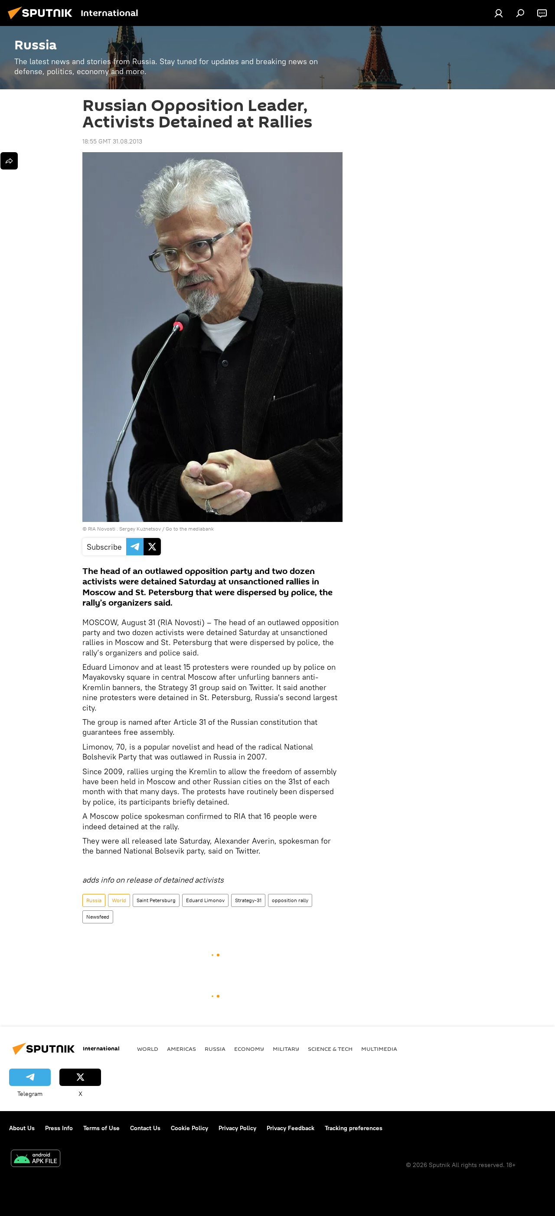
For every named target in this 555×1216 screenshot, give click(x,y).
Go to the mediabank (190, 528)
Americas (181, 1049)
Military (286, 1049)
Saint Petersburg (156, 900)
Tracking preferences (353, 1128)
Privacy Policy (237, 1128)
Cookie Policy (189, 1128)
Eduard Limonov (205, 900)
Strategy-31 (248, 900)
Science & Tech (330, 1049)
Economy (249, 1049)
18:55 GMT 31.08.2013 (112, 141)
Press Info (59, 1128)
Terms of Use (101, 1128)
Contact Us (145, 1128)
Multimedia (379, 1049)
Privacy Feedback (290, 1128)
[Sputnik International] (42, 20)
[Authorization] (498, 13)
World (119, 900)
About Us (22, 1128)
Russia (93, 900)
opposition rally (290, 900)
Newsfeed (97, 916)
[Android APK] (35, 1159)
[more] (9, 161)
